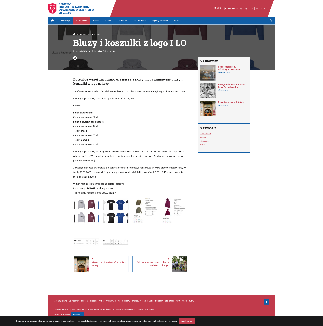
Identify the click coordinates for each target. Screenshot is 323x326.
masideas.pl (77, 314)
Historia (94, 300)
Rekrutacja (65, 20)
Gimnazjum (204, 141)
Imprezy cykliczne (160, 20)
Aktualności (81, 20)
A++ (263, 8)
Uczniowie (122, 20)
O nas (101, 300)
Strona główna (60, 300)
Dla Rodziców (139, 20)
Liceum (108, 20)
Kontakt (177, 20)
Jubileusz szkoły (156, 300)
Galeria (203, 137)
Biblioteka (169, 300)
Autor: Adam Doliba (100, 51)
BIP (229, 8)
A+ (257, 8)
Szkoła (96, 20)
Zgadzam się (186, 321)
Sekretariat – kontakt (78, 300)
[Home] (74, 34)
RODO (235, 8)
